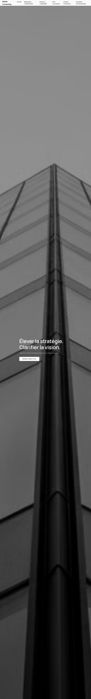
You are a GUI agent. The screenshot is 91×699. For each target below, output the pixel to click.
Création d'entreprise (67, 2)
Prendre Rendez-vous (29, 359)
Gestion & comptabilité (43, 2)
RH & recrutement (56, 2)
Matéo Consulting (6, 2)
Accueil (19, 2)
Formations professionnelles (81, 2)
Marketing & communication (28, 2)
